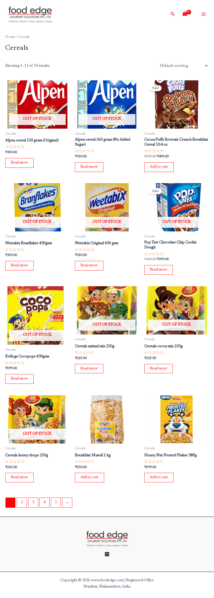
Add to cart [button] (159, 167)
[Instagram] (107, 554)
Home (10, 37)
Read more (19, 163)
